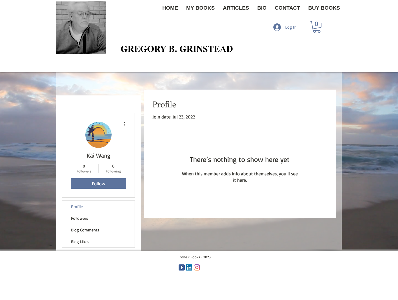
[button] (317, 27)
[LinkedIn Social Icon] (189, 267)
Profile (77, 206)
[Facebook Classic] (182, 267)
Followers (79, 218)
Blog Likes (80, 241)
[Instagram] (197, 267)
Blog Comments (85, 229)
